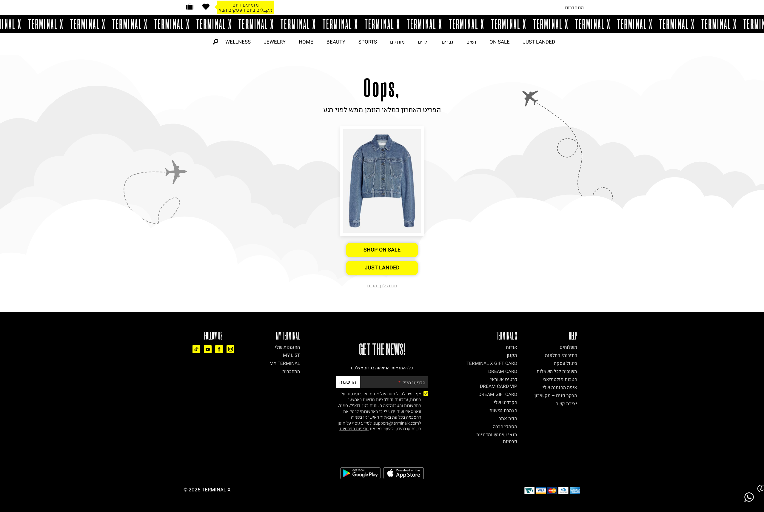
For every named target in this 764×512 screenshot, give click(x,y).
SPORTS (367, 42)
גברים (447, 42)
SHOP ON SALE (382, 250)
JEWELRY (275, 42)
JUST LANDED (539, 42)
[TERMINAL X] (382, 24)
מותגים (397, 42)
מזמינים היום (245, 5)
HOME (306, 42)
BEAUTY (335, 42)
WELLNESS (238, 42)
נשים (471, 42)
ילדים (423, 42)
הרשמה (347, 382)
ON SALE (499, 42)
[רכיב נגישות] (759, 488)
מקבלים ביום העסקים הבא (245, 10)
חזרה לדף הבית (382, 286)
